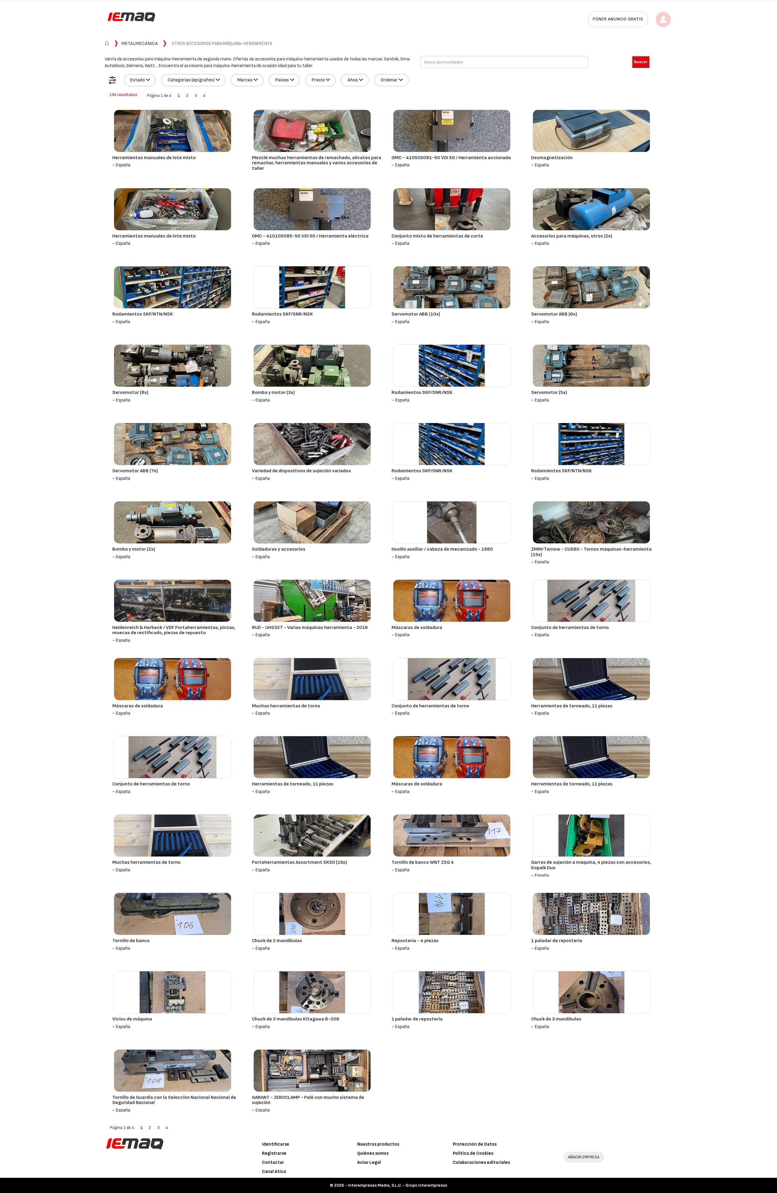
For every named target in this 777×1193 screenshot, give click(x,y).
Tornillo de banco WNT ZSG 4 (423, 862)
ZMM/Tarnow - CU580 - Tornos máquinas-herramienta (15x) (591, 552)
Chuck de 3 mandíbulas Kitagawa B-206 (295, 1019)
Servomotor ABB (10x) (416, 314)
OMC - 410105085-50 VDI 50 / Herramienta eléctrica (310, 236)
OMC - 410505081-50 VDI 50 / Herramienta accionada (451, 158)
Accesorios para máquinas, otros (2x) (571, 236)
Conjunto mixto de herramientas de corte (437, 236)
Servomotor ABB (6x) (554, 314)
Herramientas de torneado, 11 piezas (571, 706)
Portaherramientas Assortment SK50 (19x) (299, 862)
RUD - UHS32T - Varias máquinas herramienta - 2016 (310, 628)
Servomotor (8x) (130, 392)
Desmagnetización (552, 158)
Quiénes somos (372, 1153)
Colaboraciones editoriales (481, 1162)
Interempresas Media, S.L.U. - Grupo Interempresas (397, 1185)
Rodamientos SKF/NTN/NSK (142, 314)
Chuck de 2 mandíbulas (277, 941)
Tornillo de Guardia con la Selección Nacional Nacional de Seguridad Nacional (174, 1100)
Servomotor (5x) (549, 392)
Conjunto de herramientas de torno (570, 628)
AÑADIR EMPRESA (583, 1157)
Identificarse (275, 1144)
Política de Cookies (473, 1153)
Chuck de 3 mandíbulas (556, 1019)
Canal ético (274, 1171)
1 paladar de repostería (556, 941)
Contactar (273, 1162)
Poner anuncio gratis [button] (618, 19)
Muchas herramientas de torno (286, 706)
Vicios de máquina (132, 1019)
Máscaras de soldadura (417, 628)
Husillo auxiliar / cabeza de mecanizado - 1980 (442, 549)
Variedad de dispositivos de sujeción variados (301, 471)
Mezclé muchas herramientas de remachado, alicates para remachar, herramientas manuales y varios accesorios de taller (316, 163)
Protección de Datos (475, 1144)
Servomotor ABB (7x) (135, 471)
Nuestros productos (378, 1144)
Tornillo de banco (131, 941)
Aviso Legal (369, 1162)
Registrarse (274, 1153)
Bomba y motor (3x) (273, 392)
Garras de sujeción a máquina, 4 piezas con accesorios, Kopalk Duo (591, 865)
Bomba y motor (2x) (133, 549)
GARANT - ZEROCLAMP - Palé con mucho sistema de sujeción (308, 1100)
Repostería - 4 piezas (415, 941)
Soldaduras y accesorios (278, 549)
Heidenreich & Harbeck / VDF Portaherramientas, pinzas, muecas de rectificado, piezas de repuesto (174, 630)
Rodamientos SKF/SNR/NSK (282, 314)
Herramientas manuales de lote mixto (154, 158)
